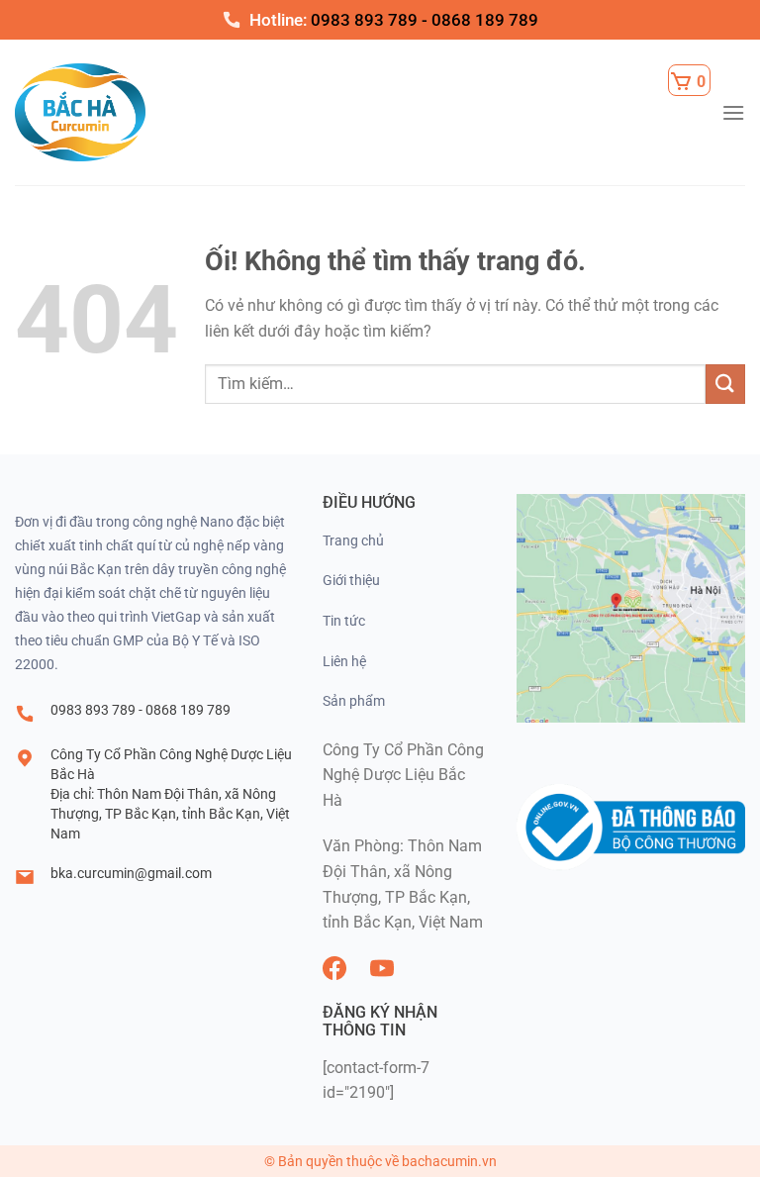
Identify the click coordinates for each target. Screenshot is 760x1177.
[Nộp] (725, 383)
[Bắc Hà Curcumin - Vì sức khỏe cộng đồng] (109, 112)
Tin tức (344, 621)
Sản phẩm (354, 701)
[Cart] (689, 80)
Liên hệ (344, 661)
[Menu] (733, 112)
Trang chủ (353, 540)
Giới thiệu (351, 580)
